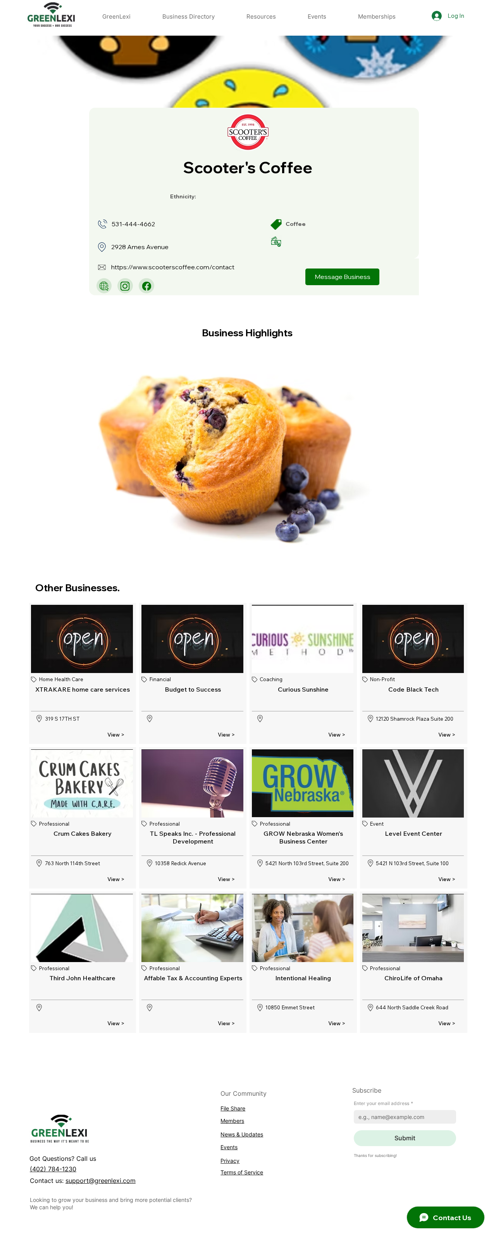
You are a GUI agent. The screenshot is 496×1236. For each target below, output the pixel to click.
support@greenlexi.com (100, 1180)
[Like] (104, 285)
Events (229, 1147)
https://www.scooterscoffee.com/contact (172, 267)
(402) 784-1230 (53, 1169)
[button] (261, 16)
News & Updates (241, 1134)
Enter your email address (383, 1103)
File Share (232, 1108)
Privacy (229, 1160)
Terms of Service (241, 1172)
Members (232, 1120)
